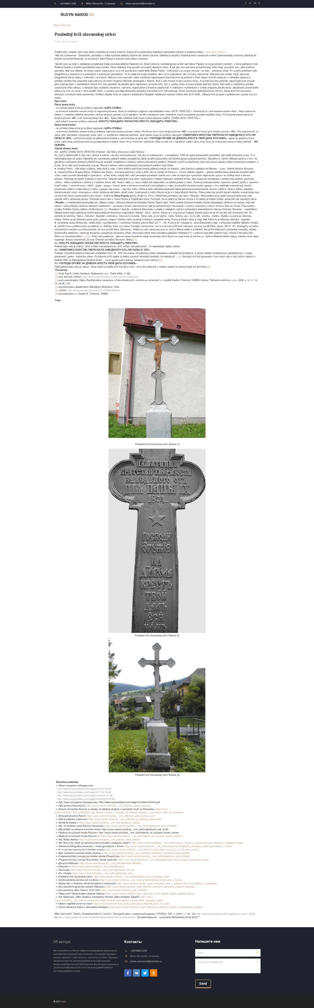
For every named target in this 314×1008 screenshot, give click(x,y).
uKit (64, 1001)
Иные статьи (174, 15)
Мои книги (196, 15)
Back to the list (61, 25)
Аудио (225, 15)
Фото (211, 15)
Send (203, 983)
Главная (135, 15)
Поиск (240, 15)
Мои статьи (152, 15)
